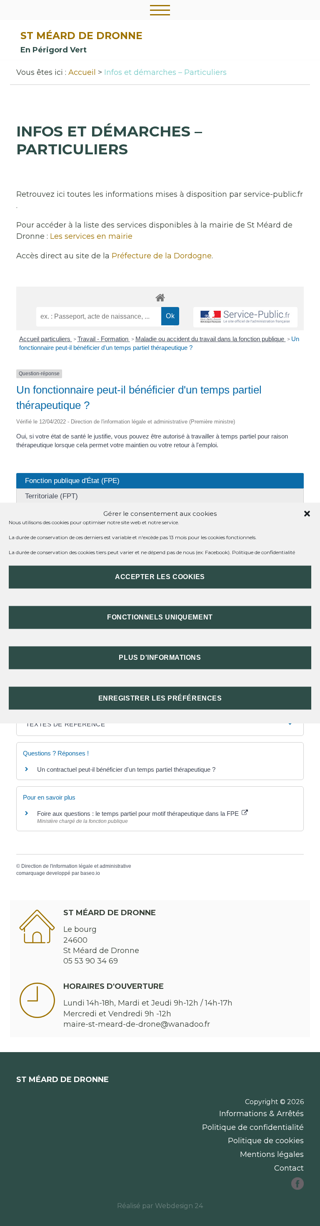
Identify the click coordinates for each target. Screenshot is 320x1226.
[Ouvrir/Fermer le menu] (160, 10)
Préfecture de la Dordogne (162, 255)
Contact (289, 1168)
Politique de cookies (266, 1140)
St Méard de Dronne (81, 36)
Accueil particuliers (45, 338)
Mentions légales (272, 1154)
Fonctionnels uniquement (159, 617)
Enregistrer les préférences (160, 697)
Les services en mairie (91, 236)
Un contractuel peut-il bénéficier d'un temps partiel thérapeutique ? (126, 769)
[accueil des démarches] (160, 297)
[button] (307, 513)
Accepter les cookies (160, 576)
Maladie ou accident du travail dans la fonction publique (210, 338)
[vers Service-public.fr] (245, 317)
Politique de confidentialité (263, 552)
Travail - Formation (104, 338)
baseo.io (90, 873)
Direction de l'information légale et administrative (76, 866)
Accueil (82, 72)
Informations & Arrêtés (261, 1113)
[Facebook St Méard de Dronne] (297, 1187)
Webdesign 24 (179, 1206)
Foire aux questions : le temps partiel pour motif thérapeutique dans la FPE (138, 813)
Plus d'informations (160, 657)
